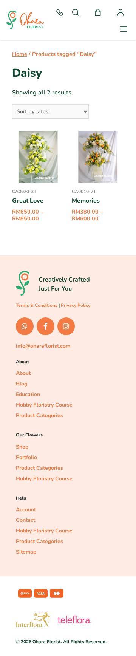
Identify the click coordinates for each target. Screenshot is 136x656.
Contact (25, 520)
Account (26, 509)
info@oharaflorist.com (43, 346)
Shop (22, 446)
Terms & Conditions (36, 305)
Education (28, 394)
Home (19, 54)
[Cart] (98, 13)
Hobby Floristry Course (44, 404)
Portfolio (26, 457)
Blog (21, 383)
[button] (59, 13)
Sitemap (26, 551)
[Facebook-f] (45, 326)
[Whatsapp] (25, 326)
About (23, 373)
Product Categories (39, 415)
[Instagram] (66, 326)
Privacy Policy (75, 305)
